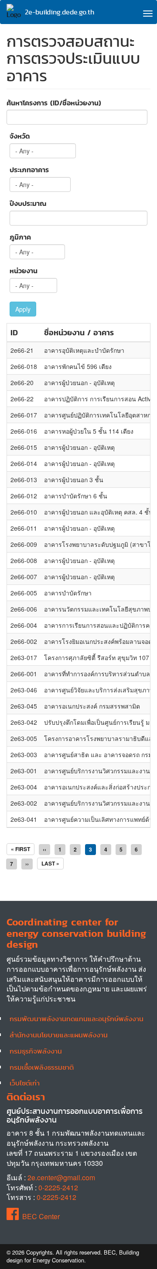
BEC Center (41, 1216)
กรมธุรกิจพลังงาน (36, 1051)
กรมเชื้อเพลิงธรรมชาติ (42, 1067)
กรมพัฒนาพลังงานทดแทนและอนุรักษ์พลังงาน (76, 1018)
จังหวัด (20, 136)
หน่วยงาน (24, 271)
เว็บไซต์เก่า (25, 1083)
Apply (23, 309)
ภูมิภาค (20, 237)
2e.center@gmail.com (61, 1177)
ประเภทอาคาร (29, 170)
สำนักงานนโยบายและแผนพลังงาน (59, 1034)
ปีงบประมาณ (28, 203)
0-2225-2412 (58, 1187)
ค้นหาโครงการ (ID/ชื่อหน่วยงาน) (54, 103)
